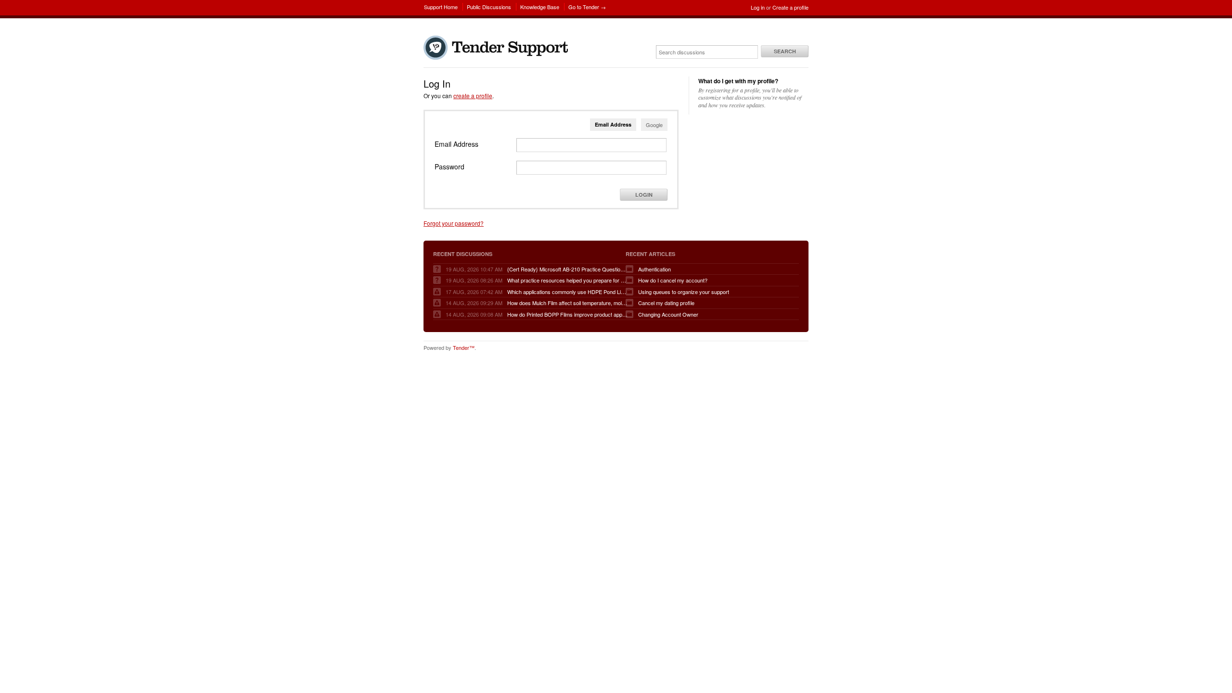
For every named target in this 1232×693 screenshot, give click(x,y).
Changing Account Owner (668, 314)
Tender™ (464, 347)
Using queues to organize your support (683, 291)
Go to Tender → (587, 7)
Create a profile (790, 7)
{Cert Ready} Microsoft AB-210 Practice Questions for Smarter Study (567, 269)
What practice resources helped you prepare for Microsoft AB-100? (567, 280)
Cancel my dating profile (666, 303)
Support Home (441, 7)
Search (785, 51)
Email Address (613, 124)
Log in (758, 7)
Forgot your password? (454, 223)
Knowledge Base (539, 7)
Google (654, 124)
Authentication (654, 269)
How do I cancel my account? (672, 280)
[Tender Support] (498, 57)
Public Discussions (489, 7)
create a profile (472, 95)
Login (644, 194)
